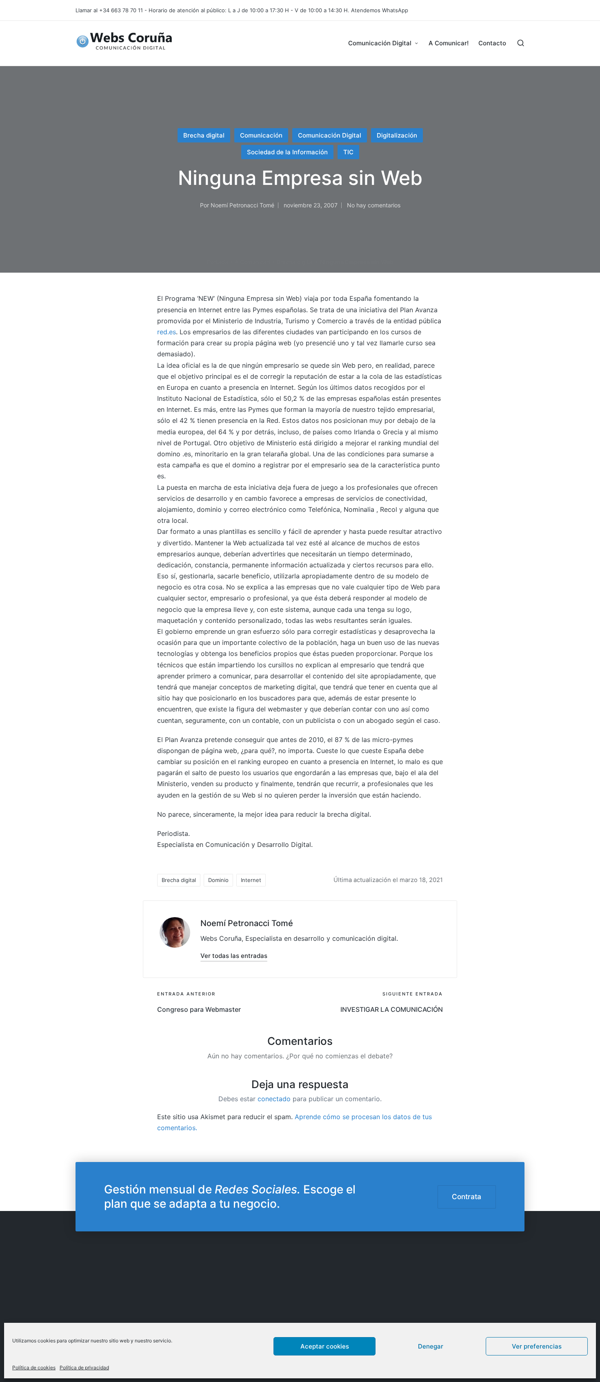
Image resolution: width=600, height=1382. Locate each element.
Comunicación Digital (329, 135)
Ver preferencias (537, 1346)
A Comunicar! (252, 261)
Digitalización (397, 135)
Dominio (218, 880)
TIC (348, 152)
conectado (274, 1099)
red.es (166, 332)
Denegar (430, 1346)
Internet (251, 880)
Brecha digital (203, 135)
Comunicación (261, 135)
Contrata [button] (466, 1196)
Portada (217, 261)
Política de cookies (34, 1367)
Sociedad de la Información (287, 152)
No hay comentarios (373, 205)
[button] (233, 955)
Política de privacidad (84, 1367)
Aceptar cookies (324, 1346)
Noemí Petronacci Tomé (246, 923)
